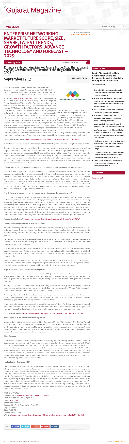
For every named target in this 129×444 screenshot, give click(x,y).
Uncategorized (97, 178)
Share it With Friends (79, 78)
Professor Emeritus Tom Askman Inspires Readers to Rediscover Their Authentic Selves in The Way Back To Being (109, 154)
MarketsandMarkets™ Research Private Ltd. (33, 395)
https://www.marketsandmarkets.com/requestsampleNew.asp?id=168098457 (52, 219)
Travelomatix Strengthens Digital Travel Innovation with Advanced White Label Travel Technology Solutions (108, 118)
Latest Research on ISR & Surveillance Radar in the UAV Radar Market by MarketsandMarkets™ (108, 163)
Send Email (14, 400)
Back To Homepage (83, 33)
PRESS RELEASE (12, 27)
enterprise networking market (22, 98)
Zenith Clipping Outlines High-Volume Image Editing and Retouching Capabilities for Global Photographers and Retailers (107, 77)
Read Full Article (99, 84)
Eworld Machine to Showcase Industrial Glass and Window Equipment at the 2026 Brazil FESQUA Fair (108, 92)
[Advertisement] (69, 18)
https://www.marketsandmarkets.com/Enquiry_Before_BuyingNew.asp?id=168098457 (54, 313)
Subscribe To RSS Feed (81, 34)
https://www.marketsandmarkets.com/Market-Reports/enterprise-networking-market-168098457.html (47, 415)
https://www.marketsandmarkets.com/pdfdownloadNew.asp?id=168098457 (52, 139)
